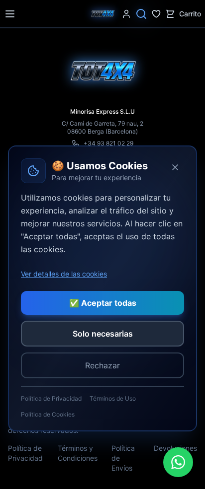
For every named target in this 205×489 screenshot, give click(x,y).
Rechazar (102, 365)
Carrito (190, 13)
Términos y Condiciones (78, 453)
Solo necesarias (103, 334)
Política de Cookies (48, 414)
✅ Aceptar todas (102, 303)
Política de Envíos (123, 458)
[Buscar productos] (141, 14)
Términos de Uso (113, 398)
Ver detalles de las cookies (64, 274)
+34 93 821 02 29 (108, 143)
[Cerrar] (175, 167)
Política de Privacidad (25, 453)
